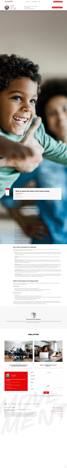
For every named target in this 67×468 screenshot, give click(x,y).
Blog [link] (14, 201)
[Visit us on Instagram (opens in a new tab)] (56, 404)
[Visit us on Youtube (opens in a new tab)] (60, 404)
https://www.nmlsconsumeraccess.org (57, 411)
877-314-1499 (55, 409)
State (48, 385)
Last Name (48, 372)
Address (32, 382)
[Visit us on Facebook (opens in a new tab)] (62, 404)
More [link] (39, 1)
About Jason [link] (28, 1)
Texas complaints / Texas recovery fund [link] (57, 413)
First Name (32, 372)
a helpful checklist (33, 227)
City (31, 385)
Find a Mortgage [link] (34, 1)
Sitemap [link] (61, 416)
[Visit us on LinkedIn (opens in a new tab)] (58, 404)
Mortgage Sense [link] (18, 201)
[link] (8, 1)
